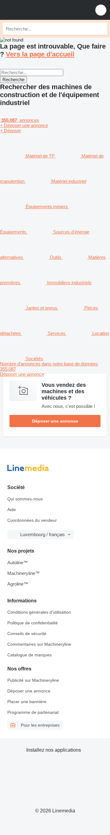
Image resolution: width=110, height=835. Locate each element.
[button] (101, 10)
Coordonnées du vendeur (32, 520)
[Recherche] (101, 29)
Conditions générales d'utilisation (39, 612)
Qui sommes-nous (25, 498)
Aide (11, 509)
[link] (55, 369)
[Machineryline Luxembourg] (42, 10)
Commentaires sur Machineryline (39, 644)
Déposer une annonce (55, 421)
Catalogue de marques (29, 654)
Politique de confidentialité (32, 622)
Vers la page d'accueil (40, 54)
